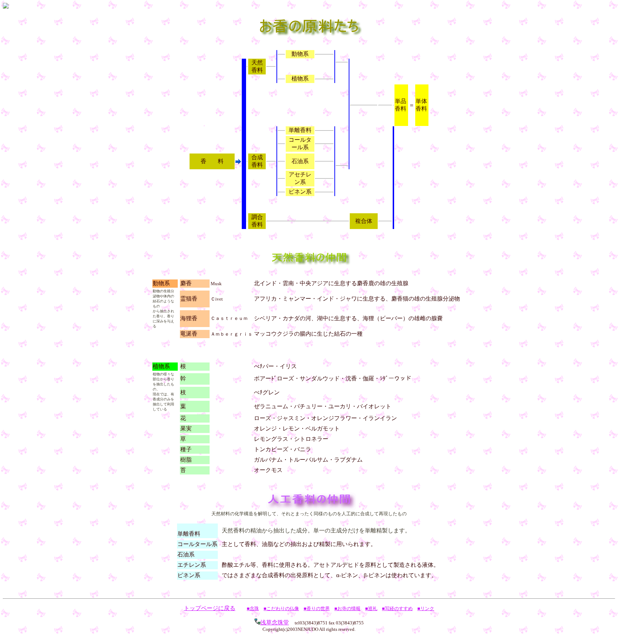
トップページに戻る (209, 608)
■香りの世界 (317, 608)
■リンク (425, 608)
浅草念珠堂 (274, 622)
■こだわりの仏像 (281, 608)
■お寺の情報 (347, 608)
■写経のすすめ (397, 608)
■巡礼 (371, 608)
